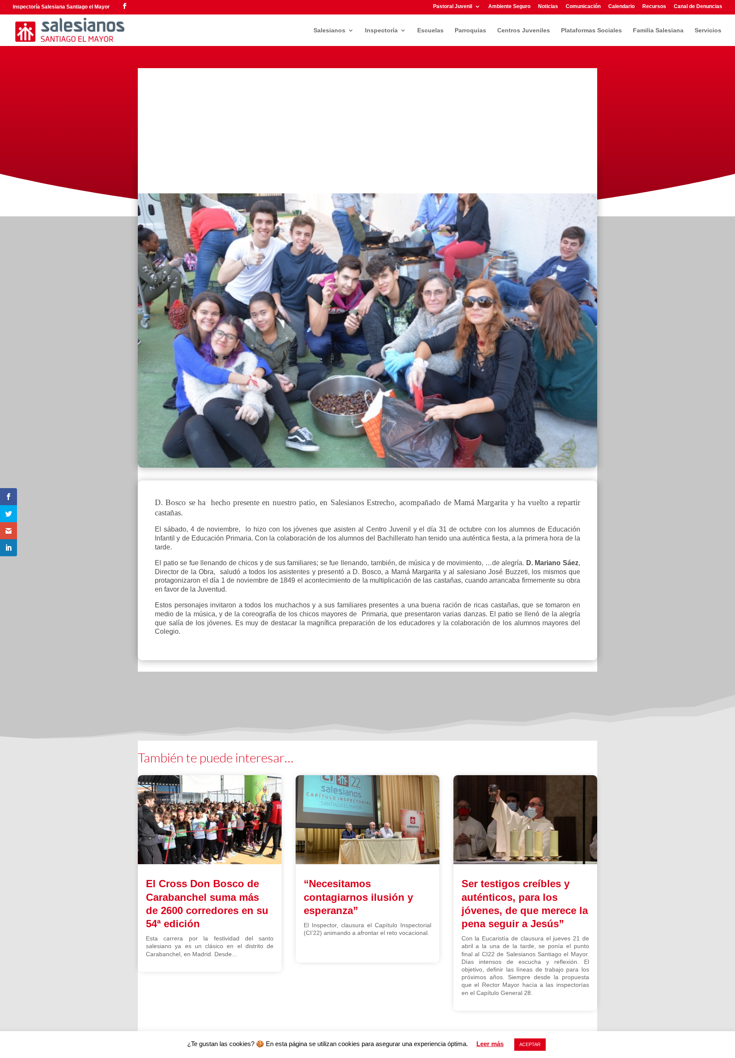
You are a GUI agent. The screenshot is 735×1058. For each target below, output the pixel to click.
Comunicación (583, 6)
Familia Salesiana (658, 30)
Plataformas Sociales (591, 30)
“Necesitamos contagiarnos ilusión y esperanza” (358, 897)
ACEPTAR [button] (530, 1044)
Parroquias (470, 30)
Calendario (621, 6)
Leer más (490, 1043)
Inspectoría (381, 30)
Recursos (654, 6)
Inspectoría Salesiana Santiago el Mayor (61, 7)
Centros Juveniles (523, 30)
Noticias (548, 6)
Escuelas (430, 30)
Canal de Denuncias (698, 6)
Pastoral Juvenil (452, 6)
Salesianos (329, 30)
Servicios (708, 30)
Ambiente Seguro (509, 6)
